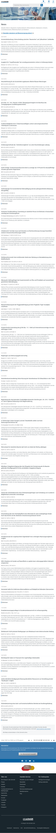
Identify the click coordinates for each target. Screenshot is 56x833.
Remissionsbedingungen (26, 789)
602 (44, 740)
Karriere (3, 786)
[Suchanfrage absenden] (42, 5)
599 (37, 740)
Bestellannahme (24, 791)
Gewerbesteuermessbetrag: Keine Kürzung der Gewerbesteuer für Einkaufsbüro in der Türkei (28, 378)
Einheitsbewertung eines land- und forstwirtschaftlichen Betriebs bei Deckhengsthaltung (26, 703)
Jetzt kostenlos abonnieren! (44, 729)
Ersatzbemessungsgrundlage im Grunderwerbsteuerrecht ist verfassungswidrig (24, 610)
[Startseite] (28, 819)
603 (46, 740)
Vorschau (22, 786)
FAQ (21, 793)
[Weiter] (51, 740)
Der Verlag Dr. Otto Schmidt (8, 779)
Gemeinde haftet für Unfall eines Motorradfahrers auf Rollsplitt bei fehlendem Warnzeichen (27, 589)
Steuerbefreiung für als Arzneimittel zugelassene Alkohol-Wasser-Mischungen (23, 81)
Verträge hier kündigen (44, 779)
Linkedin (3, 802)
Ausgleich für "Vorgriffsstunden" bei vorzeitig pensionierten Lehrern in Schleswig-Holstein (27, 62)
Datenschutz (16, 828)
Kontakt (3, 797)
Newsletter (22, 782)
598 (34, 740)
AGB (21, 828)
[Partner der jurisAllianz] (28, 768)
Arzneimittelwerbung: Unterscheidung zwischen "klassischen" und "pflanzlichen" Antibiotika (27, 39)
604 (48, 740)
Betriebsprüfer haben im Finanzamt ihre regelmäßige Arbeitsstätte (20, 658)
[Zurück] (31, 740)
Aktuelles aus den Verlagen (27, 779)
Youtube (3, 804)
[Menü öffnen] (53, 1)
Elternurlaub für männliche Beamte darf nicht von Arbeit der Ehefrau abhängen (23, 447)
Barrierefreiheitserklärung (29, 828)
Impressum (9, 828)
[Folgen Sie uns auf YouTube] (30, 761)
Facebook (3, 800)
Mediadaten (4, 795)
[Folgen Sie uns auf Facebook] (22, 761)
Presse (3, 782)
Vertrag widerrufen (43, 782)
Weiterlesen (5, 54)
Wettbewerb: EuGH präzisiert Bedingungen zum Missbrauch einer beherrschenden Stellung (27, 631)
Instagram (3, 807)
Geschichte (4, 793)
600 (39, 740)
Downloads (23, 784)
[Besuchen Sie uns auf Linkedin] (33, 761)
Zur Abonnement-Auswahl (28, 754)
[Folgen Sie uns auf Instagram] (26, 761)
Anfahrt (3, 784)
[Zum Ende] (54, 740)
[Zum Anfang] (29, 740)
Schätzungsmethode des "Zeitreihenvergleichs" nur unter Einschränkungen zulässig (25, 145)
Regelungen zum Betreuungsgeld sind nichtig (14, 355)
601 (41, 740)
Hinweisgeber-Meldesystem (43, 828)
